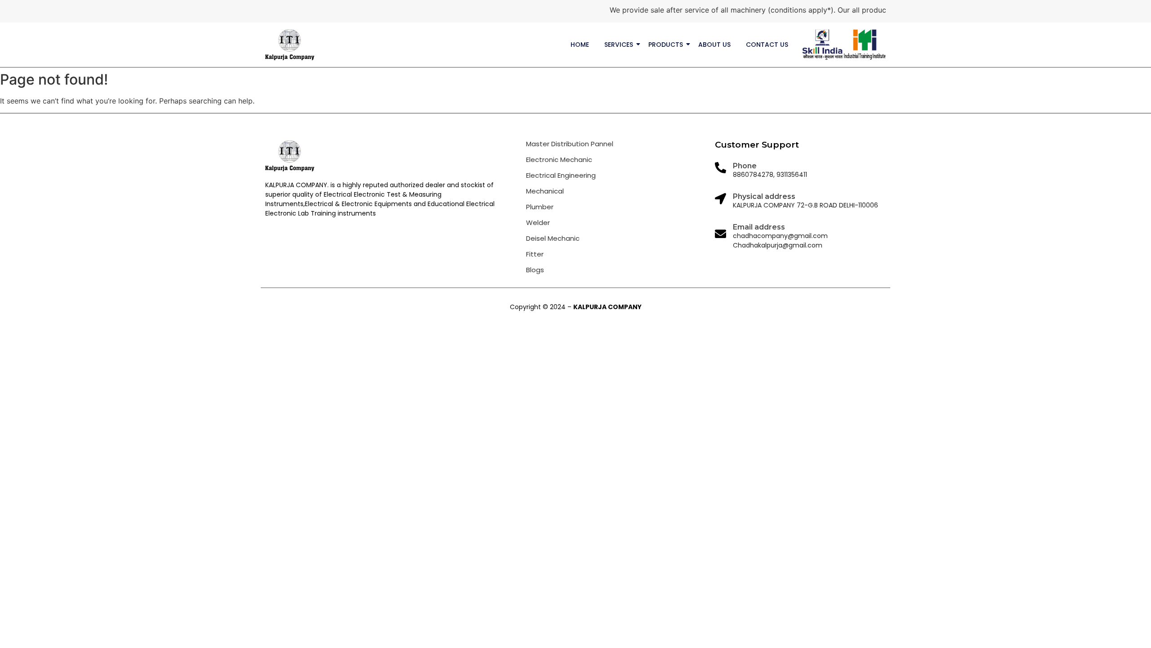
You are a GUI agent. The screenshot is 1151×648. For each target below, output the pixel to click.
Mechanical (545, 191)
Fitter (535, 254)
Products (665, 44)
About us (714, 44)
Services (618, 44)
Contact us (767, 44)
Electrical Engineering (561, 175)
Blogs (535, 269)
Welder (538, 222)
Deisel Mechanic (553, 238)
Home (580, 44)
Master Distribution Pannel (569, 143)
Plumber (539, 207)
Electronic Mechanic (559, 159)
